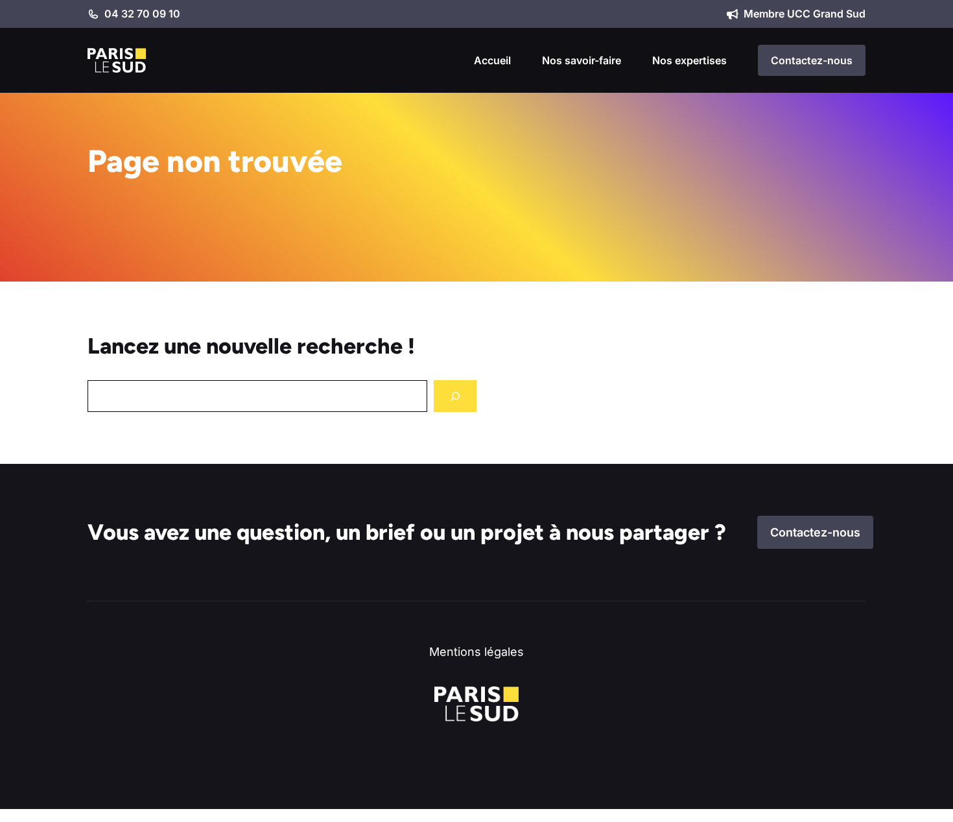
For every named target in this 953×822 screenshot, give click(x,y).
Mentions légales (476, 652)
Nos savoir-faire (581, 60)
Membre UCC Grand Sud (804, 13)
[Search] (455, 396)
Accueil (492, 60)
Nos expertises (689, 60)
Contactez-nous (812, 60)
